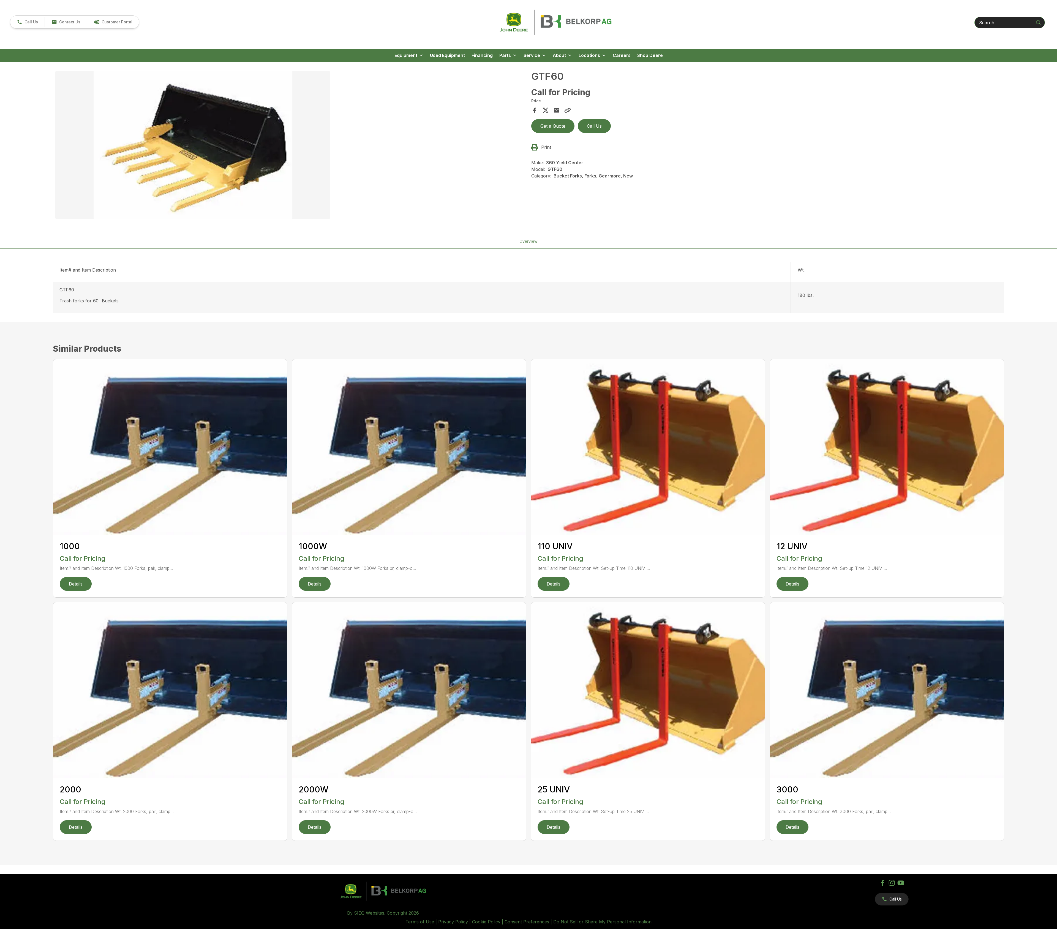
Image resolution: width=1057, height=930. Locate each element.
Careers (622, 55)
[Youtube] (900, 882)
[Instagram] (891, 882)
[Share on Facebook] (534, 110)
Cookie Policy (486, 921)
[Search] (1038, 22)
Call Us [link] (594, 126)
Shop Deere (650, 55)
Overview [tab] (528, 241)
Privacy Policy (453, 921)
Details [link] (76, 584)
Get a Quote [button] (552, 126)
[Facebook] (882, 882)
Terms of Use (419, 921)
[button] (27, 22)
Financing (482, 55)
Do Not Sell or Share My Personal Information (602, 921)
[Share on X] (545, 110)
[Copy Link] (567, 110)
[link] (113, 22)
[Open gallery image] (192, 145)
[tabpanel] (290, 146)
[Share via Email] (556, 110)
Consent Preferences (527, 921)
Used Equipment (447, 55)
